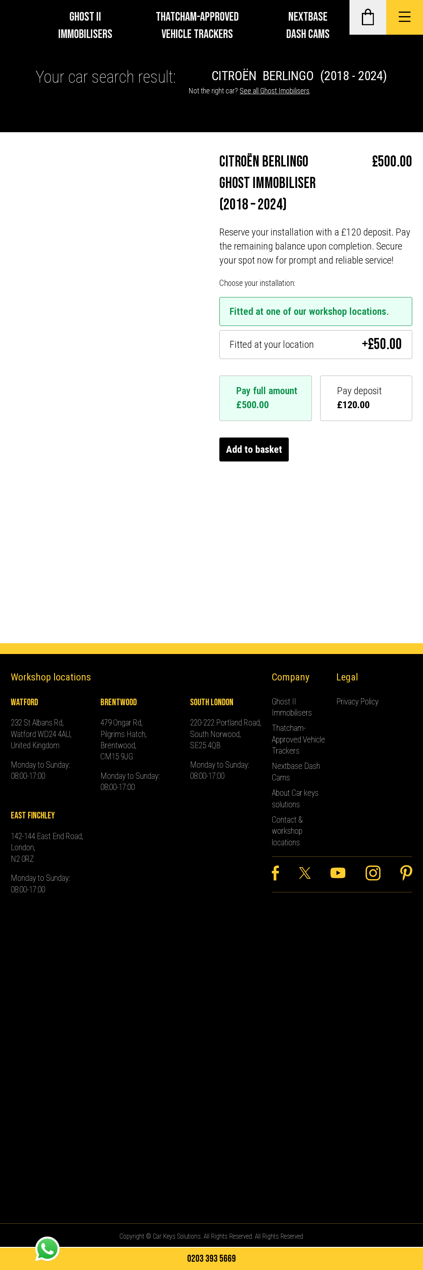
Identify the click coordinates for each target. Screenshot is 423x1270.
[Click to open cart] (367, 17)
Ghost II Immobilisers (85, 26)
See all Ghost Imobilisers (274, 90)
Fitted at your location (316, 344)
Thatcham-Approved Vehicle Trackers (197, 26)
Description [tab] (34, 333)
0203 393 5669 (211, 1259)
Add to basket (254, 449)
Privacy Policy (357, 701)
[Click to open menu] (404, 17)
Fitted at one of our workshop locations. (309, 311)
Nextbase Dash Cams (308, 26)
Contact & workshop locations (287, 831)
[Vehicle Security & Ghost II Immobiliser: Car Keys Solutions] (21, 17)
